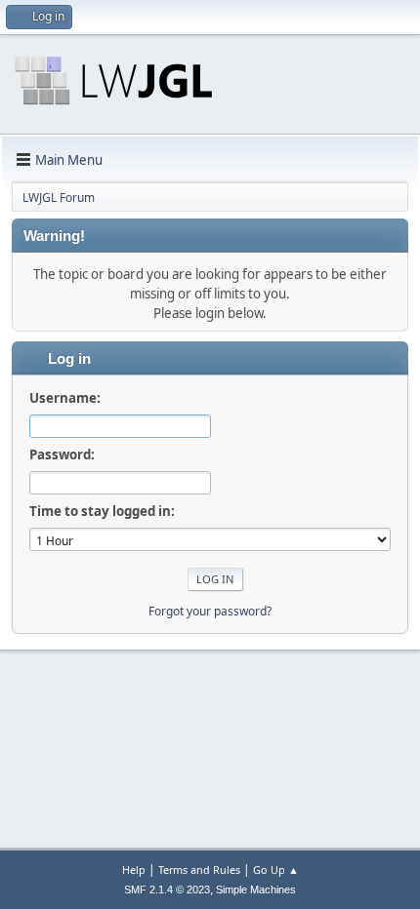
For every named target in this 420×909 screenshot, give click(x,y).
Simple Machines (256, 889)
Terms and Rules (199, 869)
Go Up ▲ (276, 869)
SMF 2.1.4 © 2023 (167, 889)
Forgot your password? (210, 611)
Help (134, 869)
